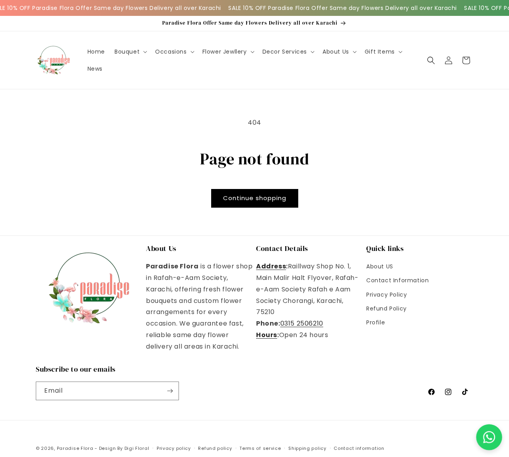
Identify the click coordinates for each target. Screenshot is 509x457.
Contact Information (397, 280)
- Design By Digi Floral (122, 448)
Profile (375, 322)
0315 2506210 (301, 323)
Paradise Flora (76, 448)
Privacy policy (174, 448)
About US (379, 266)
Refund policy (215, 448)
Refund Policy (386, 308)
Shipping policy (307, 448)
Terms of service (260, 448)
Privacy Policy (386, 295)
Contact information (359, 448)
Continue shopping (254, 198)
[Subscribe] (170, 391)
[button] (130, 51)
